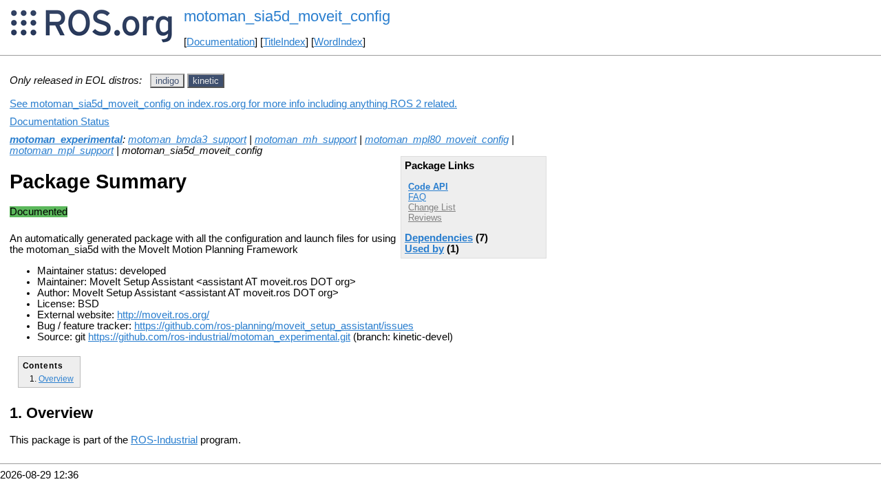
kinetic (206, 81)
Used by (424, 248)
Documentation (221, 41)
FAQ (417, 197)
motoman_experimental (66, 139)
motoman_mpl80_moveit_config (437, 139)
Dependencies (439, 237)
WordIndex (338, 41)
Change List (432, 207)
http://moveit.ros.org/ (163, 314)
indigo (167, 81)
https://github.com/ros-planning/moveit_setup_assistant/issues (274, 325)
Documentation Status (59, 121)
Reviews (425, 217)
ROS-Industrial (164, 440)
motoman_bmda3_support (187, 139)
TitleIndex (284, 41)
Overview (56, 378)
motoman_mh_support (306, 139)
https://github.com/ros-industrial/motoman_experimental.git (219, 336)
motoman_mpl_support (62, 150)
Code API (428, 187)
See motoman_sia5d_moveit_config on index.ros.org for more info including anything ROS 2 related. (233, 103)
